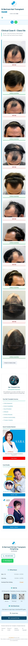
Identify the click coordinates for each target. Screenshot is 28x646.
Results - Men (14, 494)
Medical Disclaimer (16, 629)
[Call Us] (12, 22)
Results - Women (14, 527)
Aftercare (6, 411)
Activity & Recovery (8, 414)
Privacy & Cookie (9, 629)
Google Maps (15, 613)
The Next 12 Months (8, 420)
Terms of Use (3, 629)
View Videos (14, 458)
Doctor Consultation (8, 406)
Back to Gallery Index (10, 362)
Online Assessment (8, 403)
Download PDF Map (14, 618)
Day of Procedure (7, 409)
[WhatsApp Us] (15, 22)
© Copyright (24, 629)
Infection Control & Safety (9, 417)
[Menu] (2, 18)
